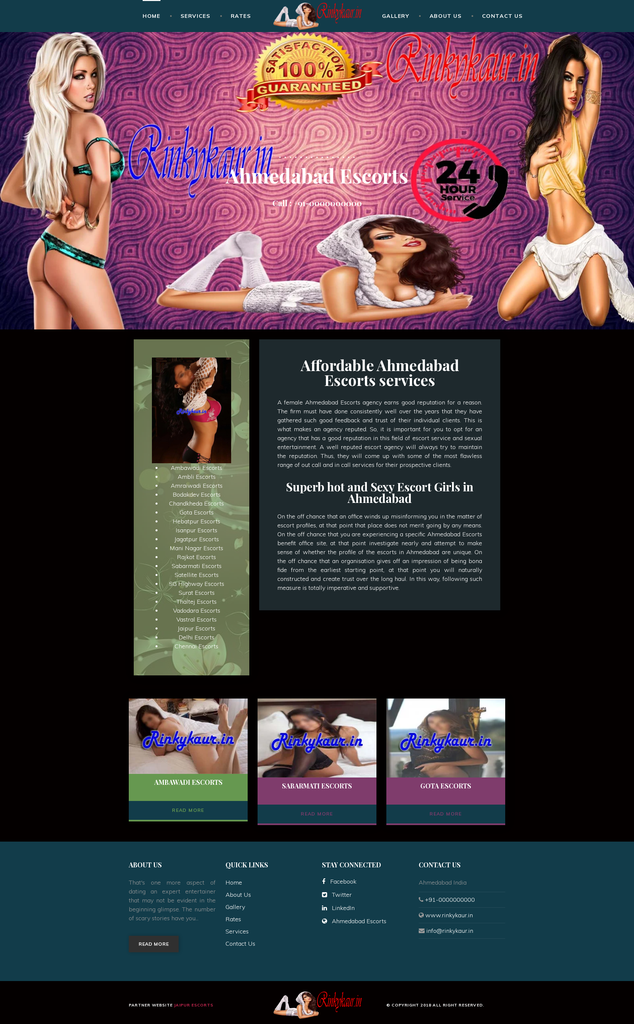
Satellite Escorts (197, 575)
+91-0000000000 (328, 203)
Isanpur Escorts (196, 530)
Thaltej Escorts (196, 601)
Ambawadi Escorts (196, 468)
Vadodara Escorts (196, 610)
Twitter (342, 894)
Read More (188, 810)
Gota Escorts (197, 512)
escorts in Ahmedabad (409, 552)
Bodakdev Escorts (197, 494)
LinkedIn (343, 908)
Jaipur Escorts (196, 628)
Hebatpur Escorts (196, 521)
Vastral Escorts (196, 619)
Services (196, 16)
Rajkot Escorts (196, 557)
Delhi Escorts (196, 637)
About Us (446, 16)
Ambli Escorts (197, 476)
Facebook (343, 881)
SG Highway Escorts (196, 584)
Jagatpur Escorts (196, 539)
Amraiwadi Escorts (197, 485)
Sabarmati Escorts (197, 566)
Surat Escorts (197, 592)
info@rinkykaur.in (449, 930)
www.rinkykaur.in (449, 915)
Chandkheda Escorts (196, 503)
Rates (241, 16)
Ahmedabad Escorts (359, 921)
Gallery (395, 16)
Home (151, 16)
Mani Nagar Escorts (196, 548)
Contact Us (502, 16)
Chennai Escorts (196, 646)
